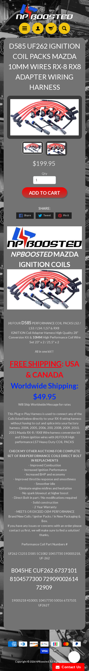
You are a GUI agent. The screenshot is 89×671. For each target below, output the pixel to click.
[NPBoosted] (44, 12)
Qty (44, 173)
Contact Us (70, 667)
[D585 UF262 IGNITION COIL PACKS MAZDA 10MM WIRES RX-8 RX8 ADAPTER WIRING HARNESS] (32, 147)
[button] (74, 657)
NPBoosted (42, 661)
